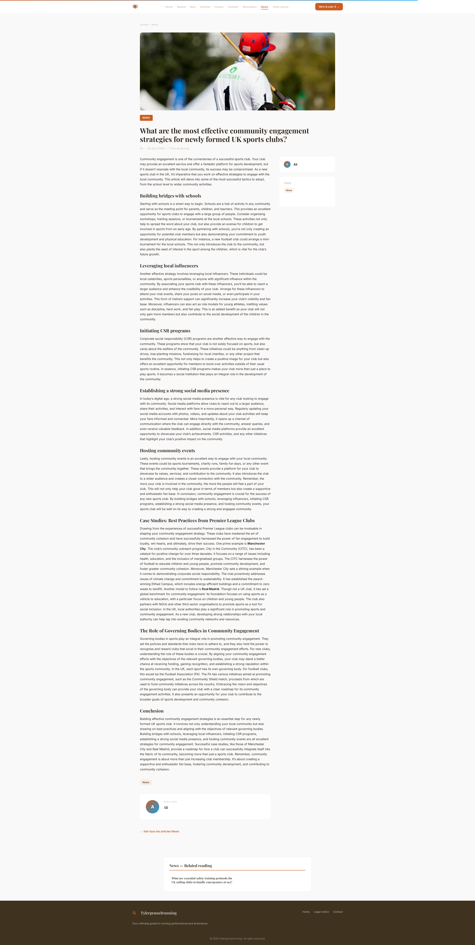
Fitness (219, 6)
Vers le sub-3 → (329, 6)
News (264, 6)
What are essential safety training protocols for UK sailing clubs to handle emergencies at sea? (202, 880)
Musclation (250, 6)
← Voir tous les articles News (159, 831)
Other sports (281, 6)
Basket (181, 6)
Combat (205, 6)
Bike (193, 6)
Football (233, 6)
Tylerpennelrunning (159, 912)
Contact (338, 911)
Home (169, 6)
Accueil (144, 24)
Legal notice (321, 911)
